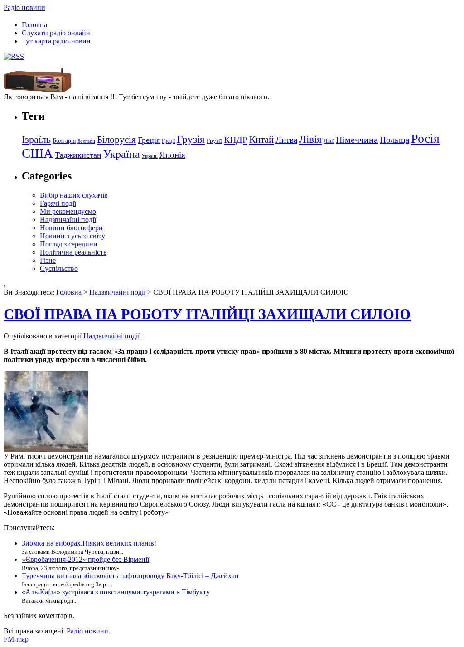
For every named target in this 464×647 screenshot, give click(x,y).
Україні (150, 156)
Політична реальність (73, 252)
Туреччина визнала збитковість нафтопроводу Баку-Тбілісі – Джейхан (130, 575)
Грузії (214, 140)
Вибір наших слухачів (74, 195)
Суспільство (59, 268)
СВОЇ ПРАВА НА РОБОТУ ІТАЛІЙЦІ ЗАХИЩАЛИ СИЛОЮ (207, 314)
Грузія (191, 139)
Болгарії (86, 141)
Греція (149, 140)
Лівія (310, 139)
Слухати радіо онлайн (56, 33)
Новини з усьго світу (72, 236)
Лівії (329, 141)
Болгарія (64, 140)
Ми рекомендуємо (68, 211)
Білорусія (116, 139)
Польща (394, 140)
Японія (172, 154)
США (37, 153)
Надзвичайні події (68, 219)
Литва (286, 140)
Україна (121, 154)
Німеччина (357, 140)
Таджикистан (78, 154)
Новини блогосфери (71, 228)
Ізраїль (36, 139)
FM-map (16, 639)
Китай (261, 139)
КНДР (235, 140)
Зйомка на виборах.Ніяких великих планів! (89, 543)
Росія (425, 138)
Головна (34, 25)
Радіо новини (24, 7)
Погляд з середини (68, 244)
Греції (168, 141)
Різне (48, 260)
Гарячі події (58, 203)
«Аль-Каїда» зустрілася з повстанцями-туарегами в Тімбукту (116, 592)
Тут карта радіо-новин (56, 41)
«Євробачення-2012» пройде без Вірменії (85, 559)
